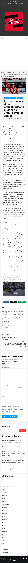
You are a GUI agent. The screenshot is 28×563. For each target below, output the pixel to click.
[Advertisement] (14, 55)
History (4, 510)
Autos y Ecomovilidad (9, 98)
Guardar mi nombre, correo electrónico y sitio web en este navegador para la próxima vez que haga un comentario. (12, 408)
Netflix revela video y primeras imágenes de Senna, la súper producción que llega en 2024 (19, 312)
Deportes (19, 98)
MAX (3, 516)
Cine (4, 3)
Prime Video (5, 534)
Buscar (6, 426)
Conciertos (14, 5)
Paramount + (5, 531)
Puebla (4, 537)
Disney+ (4, 498)
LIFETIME (4, 513)
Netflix (4, 525)
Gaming (4, 501)
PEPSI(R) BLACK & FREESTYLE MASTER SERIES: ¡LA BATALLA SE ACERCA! (15, 344)
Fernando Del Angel (10, 119)
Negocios (9, 3)
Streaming (15, 3)
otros (3, 528)
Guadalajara (5, 504)
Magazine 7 (21, 559)
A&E (3, 480)
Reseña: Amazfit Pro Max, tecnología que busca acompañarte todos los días (13, 461)
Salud (4, 540)
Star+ (3, 546)
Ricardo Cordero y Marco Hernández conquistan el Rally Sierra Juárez (12, 441)
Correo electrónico (18, 387)
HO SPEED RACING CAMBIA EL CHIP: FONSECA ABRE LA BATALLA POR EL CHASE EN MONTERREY (13, 453)
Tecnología (21, 3)
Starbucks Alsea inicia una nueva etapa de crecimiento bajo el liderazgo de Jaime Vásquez (13, 469)
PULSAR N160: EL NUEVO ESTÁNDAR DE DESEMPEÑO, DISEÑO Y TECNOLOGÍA (13, 337)
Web (3, 396)
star (3, 543)
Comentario (6, 367)
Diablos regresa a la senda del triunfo (12, 447)
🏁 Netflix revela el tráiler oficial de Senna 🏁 (7, 323)
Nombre (5, 386)
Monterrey (5, 519)
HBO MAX (4, 507)
